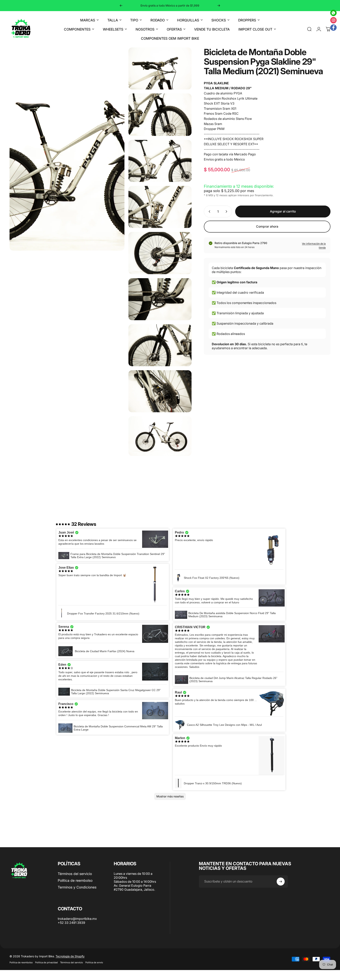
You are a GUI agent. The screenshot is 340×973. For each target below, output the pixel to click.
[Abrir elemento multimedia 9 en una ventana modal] (160, 394)
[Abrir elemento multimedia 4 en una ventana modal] (160, 164)
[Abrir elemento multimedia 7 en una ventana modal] (160, 302)
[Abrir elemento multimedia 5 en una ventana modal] (160, 210)
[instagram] (333, 20)
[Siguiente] (218, 5)
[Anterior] (121, 5)
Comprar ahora (267, 230)
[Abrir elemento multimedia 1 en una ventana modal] (67, 509)
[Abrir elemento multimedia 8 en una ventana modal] (160, 348)
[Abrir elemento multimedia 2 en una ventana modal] (160, 71)
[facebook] (333, 27)
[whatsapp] (333, 13)
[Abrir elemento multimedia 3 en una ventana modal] (160, 117)
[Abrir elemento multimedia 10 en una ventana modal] (160, 439)
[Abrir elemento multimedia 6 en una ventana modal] (160, 256)
